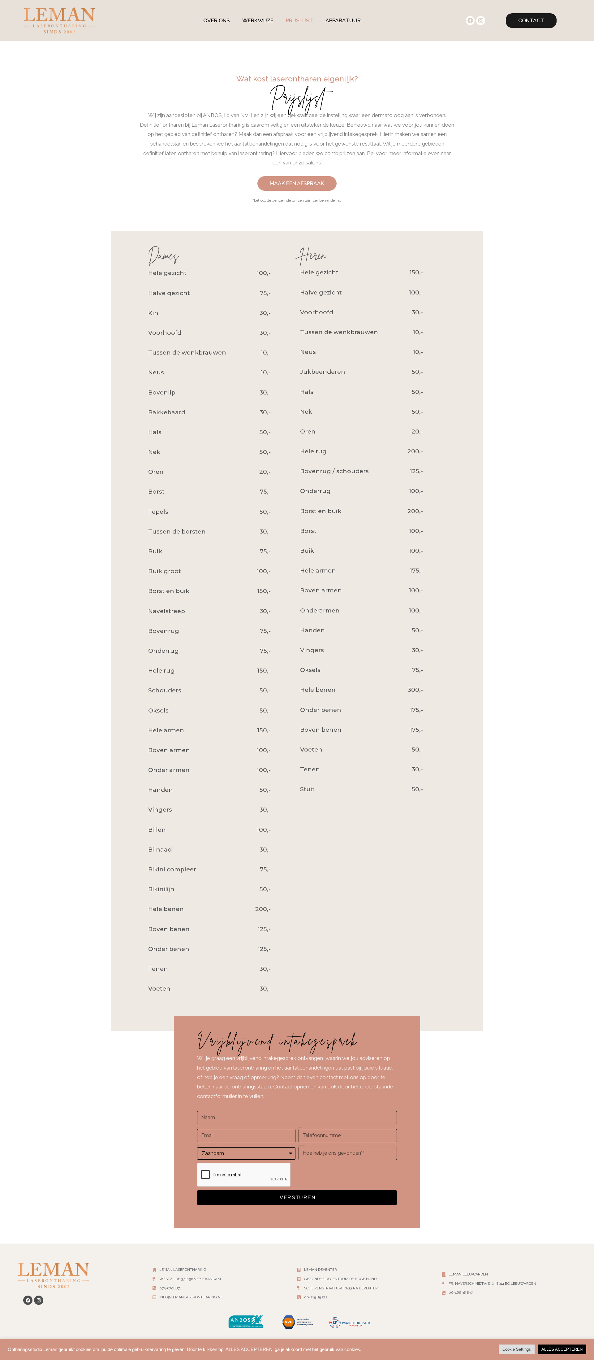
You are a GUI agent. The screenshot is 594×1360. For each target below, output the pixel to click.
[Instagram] (480, 20)
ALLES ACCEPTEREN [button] (562, 1349)
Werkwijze (257, 20)
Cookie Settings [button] (516, 1349)
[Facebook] (470, 20)
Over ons (216, 20)
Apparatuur (343, 20)
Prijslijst (299, 20)
